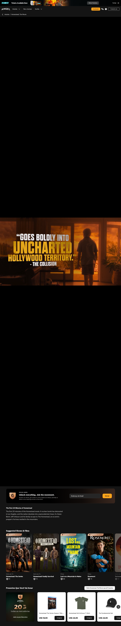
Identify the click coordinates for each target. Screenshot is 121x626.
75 (37, 579)
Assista (7, 14)
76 (91, 579)
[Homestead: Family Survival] (46, 552)
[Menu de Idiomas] (102, 9)
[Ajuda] (106, 9)
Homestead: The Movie (18, 14)
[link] (28, 9)
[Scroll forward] (118, 607)
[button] (19, 9)
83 (118, 579)
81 (9, 579)
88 (64, 579)
